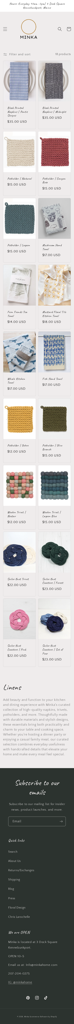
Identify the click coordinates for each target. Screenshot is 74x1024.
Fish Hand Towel (52, 379)
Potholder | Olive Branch (52, 447)
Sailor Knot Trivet (18, 579)
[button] (5, 29)
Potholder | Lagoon (18, 245)
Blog (11, 889)
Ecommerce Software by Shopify (43, 1017)
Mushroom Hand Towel (52, 247)
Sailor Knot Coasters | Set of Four (52, 649)
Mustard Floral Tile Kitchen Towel (54, 314)
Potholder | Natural (19, 179)
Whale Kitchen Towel (16, 381)
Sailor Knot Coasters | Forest (52, 581)
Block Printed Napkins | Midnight (54, 110)
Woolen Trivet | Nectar (16, 514)
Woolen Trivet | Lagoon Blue (51, 514)
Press (11, 898)
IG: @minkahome (20, 982)
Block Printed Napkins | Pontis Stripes (17, 112)
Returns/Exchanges (21, 870)
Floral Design (17, 907)
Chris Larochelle (19, 917)
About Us (14, 861)
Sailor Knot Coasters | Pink (16, 648)
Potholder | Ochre (18, 445)
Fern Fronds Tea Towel (17, 314)
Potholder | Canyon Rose (54, 181)
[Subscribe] (61, 821)
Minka (26, 1017)
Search (13, 851)
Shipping (14, 879)
